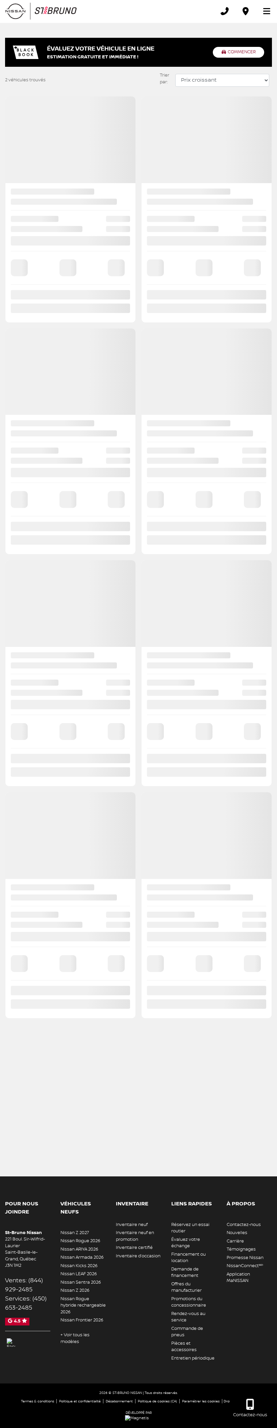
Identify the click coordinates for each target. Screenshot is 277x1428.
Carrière (235, 1241)
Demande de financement (185, 1272)
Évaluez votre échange (185, 1243)
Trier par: (164, 79)
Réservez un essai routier (190, 1228)
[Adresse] (245, 11)
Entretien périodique (193, 1358)
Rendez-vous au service (188, 1317)
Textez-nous (138, 550)
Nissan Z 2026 (75, 1290)
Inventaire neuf (132, 1224)
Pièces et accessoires (184, 1347)
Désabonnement (119, 1401)
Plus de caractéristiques (141, 539)
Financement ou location (188, 1258)
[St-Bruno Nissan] (41, 11)
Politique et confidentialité (80, 1401)
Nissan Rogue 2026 (80, 1241)
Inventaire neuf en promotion (135, 1236)
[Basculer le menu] (264, 11)
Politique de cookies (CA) (157, 1401)
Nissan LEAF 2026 (78, 1274)
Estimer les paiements (138, 594)
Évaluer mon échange (138, 579)
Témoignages (241, 1249)
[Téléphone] (224, 11)
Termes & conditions (37, 1401)
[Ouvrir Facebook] (11, 1342)
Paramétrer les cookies (201, 1401)
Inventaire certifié (134, 1247)
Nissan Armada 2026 (82, 1257)
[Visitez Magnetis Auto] (138, 1418)
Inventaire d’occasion (138, 1256)
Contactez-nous (244, 1224)
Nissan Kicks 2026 (79, 1265)
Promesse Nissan (245, 1257)
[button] (12, 209)
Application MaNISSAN (238, 1278)
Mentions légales (138, 605)
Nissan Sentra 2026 (80, 1282)
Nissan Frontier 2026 (81, 1320)
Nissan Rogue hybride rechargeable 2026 (83, 1305)
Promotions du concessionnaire (188, 1302)
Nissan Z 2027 (74, 1232)
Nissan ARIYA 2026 (79, 1249)
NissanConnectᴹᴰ (245, 1265)
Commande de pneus (187, 1332)
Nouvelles (237, 1232)
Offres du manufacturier (186, 1287)
